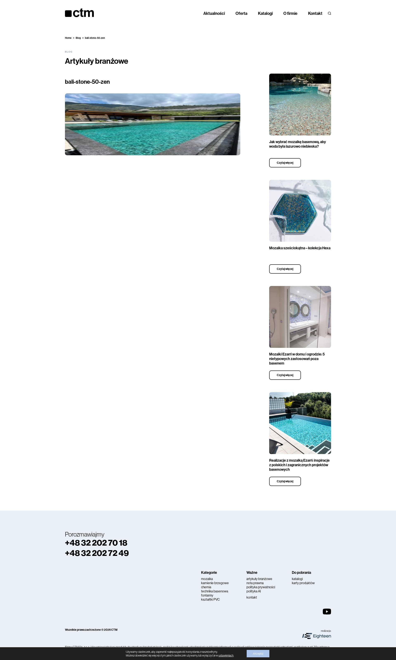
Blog (78, 37)
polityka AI (253, 591)
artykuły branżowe (259, 579)
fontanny (207, 595)
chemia (206, 587)
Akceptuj (258, 653)
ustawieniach (225, 655)
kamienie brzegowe (215, 583)
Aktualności (214, 13)
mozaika (207, 579)
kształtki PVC (210, 599)
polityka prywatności (260, 587)
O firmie (290, 13)
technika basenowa (214, 591)
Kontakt (315, 13)
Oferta (241, 13)
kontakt (251, 597)
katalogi (297, 579)
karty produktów (303, 583)
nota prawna (255, 583)
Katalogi (265, 13)
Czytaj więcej (285, 163)
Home (68, 37)
